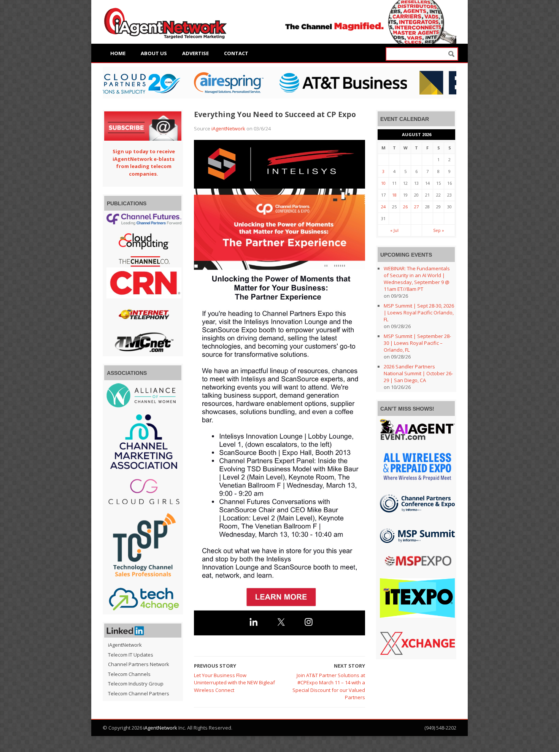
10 (383, 183)
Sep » (438, 230)
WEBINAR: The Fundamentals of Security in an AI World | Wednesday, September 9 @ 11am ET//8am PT (417, 278)
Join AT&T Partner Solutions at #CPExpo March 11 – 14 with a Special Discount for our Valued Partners (328, 686)
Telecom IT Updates (130, 654)
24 (383, 206)
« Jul (394, 230)
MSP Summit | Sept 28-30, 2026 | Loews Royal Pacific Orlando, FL (419, 312)
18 (394, 195)
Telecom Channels (129, 674)
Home (117, 53)
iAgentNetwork (228, 128)
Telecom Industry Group (136, 683)
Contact (236, 53)
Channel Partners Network (138, 664)
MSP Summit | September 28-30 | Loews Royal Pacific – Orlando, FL (417, 343)
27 (416, 206)
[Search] (451, 54)
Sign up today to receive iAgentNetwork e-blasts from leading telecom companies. (144, 162)
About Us (154, 53)
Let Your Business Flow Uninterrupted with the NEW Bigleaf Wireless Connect (234, 682)
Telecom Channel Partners (138, 693)
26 (405, 206)
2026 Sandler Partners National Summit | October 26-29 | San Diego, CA (418, 373)
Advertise (195, 53)
